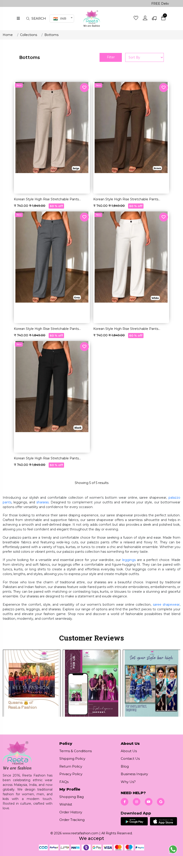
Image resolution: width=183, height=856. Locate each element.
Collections (28, 35)
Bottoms (51, 35)
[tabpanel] (91, 686)
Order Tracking (72, 820)
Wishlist (65, 804)
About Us (129, 751)
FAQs (64, 782)
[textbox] (61, 18)
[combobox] (62, 19)
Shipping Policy (72, 758)
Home (8, 35)
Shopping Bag (71, 797)
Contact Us (130, 758)
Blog (125, 766)
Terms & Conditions (75, 751)
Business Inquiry (134, 774)
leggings (129, 560)
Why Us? (128, 782)
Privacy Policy (70, 774)
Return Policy (70, 766)
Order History (70, 812)
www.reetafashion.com (80, 833)
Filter (111, 57)
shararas (42, 502)
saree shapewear (166, 605)
